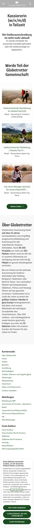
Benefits (5, 365)
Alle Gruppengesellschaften (13, 449)
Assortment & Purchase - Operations (16, 404)
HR (3, 417)
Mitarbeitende (7, 381)
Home (4, 358)
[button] (30, 3)
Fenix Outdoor (7, 430)
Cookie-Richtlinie (16, 490)
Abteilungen (7, 377)
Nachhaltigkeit (8, 371)
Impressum (6, 384)
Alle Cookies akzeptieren (17, 508)
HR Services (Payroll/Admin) (13, 413)
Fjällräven (6, 436)
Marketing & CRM (8, 401)
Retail (4, 407)
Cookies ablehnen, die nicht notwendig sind (17, 515)
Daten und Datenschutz (11, 387)
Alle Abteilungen (8, 420)
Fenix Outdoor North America (14, 433)
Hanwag (5, 442)
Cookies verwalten (9, 390)
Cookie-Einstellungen (17, 522)
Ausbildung (6, 368)
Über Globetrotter (9, 355)
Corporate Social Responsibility (14, 410)
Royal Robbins (7, 445)
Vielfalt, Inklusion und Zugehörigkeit (16, 374)
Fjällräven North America (12, 439)
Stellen (4, 362)
